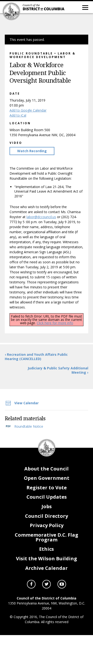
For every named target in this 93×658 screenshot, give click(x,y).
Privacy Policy (46, 525)
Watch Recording (32, 151)
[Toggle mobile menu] (85, 7)
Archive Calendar (46, 568)
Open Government (46, 478)
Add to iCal (18, 115)
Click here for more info (55, 323)
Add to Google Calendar (28, 110)
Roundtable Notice (28, 426)
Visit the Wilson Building (46, 558)
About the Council (46, 468)
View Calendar (26, 403)
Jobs (46, 506)
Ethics (46, 549)
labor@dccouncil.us (41, 217)
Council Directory (46, 516)
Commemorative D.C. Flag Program (46, 537)
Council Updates (46, 497)
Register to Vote (46, 487)
